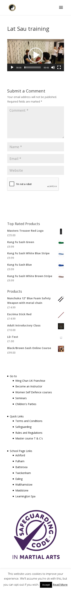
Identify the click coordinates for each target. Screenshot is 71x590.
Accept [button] (46, 584)
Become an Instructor (28, 386)
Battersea (21, 467)
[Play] (12, 67)
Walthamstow (23, 484)
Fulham (19, 461)
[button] (35, 55)
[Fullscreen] (59, 67)
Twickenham (23, 473)
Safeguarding (23, 427)
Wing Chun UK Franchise (30, 380)
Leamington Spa (25, 496)
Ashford (20, 455)
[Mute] (53, 67)
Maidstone (21, 490)
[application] (35, 55)
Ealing (19, 479)
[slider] (32, 67)
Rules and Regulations (28, 432)
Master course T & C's (29, 438)
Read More (60, 584)
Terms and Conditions (28, 421)
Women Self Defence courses (33, 392)
